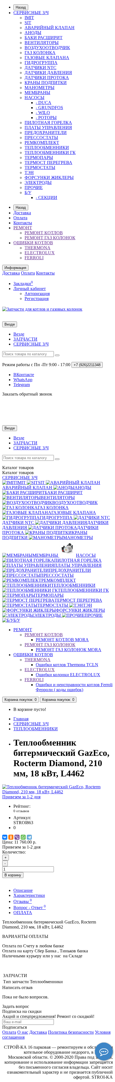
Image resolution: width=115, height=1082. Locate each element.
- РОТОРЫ (46, 117)
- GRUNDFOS (49, 107)
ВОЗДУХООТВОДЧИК (47, 47)
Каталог (18, 472)
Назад (21, 7)
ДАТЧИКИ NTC (40, 67)
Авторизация (37, 293)
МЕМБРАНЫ (37, 92)
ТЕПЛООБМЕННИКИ (47, 147)
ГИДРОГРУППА (41, 62)
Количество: (14, 852)
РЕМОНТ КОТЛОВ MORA (62, 639)
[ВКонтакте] (4, 837)
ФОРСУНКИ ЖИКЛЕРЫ (49, 177)
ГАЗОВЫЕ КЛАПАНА (47, 57)
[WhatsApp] (23, 837)
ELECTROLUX (40, 252)
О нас (22, 1032)
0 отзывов (21, 811)
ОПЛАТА (22, 912)
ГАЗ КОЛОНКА (40, 52)
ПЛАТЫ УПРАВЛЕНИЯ (48, 127)
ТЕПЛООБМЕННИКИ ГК (50, 152)
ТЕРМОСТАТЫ (40, 167)
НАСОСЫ (34, 97)
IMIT (29, 17)
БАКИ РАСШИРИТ (44, 37)
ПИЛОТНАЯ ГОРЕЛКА (48, 122)
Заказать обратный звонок (27, 394)
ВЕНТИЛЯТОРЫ (42, 42)
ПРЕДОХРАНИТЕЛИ (46, 132)
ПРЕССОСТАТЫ (41, 137)
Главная (20, 718)
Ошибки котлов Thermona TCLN (67, 664)
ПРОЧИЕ (34, 187)
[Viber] (17, 837)
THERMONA (38, 247)
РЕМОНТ (22, 227)
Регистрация (37, 298)
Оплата (20, 217)
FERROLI (34, 257)
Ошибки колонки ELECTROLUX (68, 674)
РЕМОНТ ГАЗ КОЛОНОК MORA (68, 649)
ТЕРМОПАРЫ (39, 157)
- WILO (43, 112)
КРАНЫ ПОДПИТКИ (46, 82)
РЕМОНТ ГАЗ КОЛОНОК (50, 237)
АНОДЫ (33, 32)
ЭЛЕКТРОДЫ (38, 182)
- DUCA (43, 102)
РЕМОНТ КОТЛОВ (44, 232)
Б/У (28, 192)
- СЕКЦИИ (46, 197)
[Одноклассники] (10, 837)
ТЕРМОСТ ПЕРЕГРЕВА (48, 162)
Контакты (22, 222)
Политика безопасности (71, 1032)
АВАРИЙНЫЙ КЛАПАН (50, 27)
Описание (23, 890)
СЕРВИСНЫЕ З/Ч (31, 12)
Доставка (22, 212)
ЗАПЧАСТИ (25, 339)
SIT (28, 22)
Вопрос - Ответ (29, 907)
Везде (18, 334)
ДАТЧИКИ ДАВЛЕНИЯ (48, 72)
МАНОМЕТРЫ (39, 87)
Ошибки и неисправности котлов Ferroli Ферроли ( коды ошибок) (74, 687)
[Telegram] (29, 837)
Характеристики (29, 895)
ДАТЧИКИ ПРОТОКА (47, 77)
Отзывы (22, 901)
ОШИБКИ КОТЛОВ (33, 242)
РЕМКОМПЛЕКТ (42, 142)
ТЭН (29, 172)
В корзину (12, 875)
